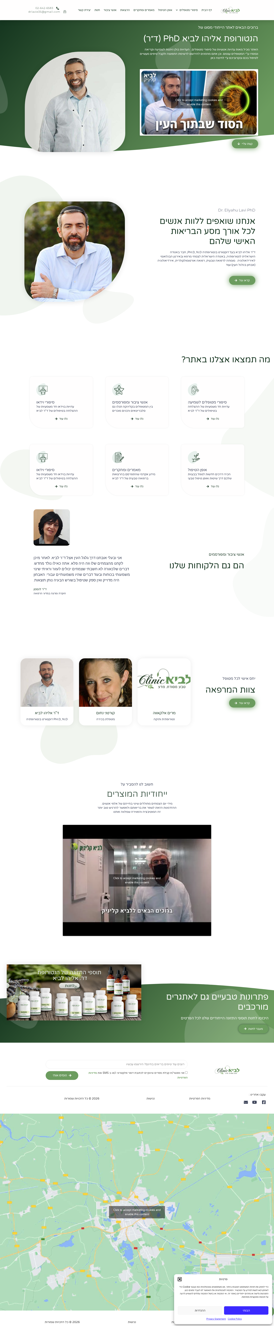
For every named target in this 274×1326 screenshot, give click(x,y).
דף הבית (206, 10)
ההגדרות (200, 1310)
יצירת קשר (84, 10)
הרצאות (125, 10)
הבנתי (246, 1310)
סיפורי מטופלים (188, 10)
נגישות (151, 1098)
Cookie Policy (235, 1319)
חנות (97, 10)
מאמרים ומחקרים (143, 10)
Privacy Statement (216, 1319)
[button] (180, 1279)
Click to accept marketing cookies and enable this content (199, 102)
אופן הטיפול (165, 10)
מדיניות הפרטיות (199, 1098)
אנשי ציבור (110, 10)
